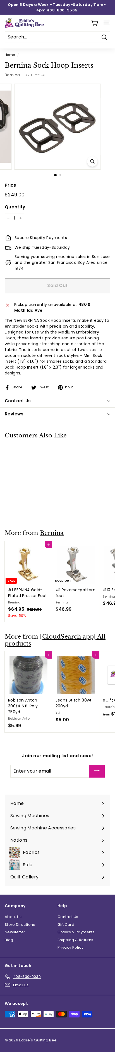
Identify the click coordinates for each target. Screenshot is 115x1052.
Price (10, 185)
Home (10, 55)
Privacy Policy (70, 947)
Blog (9, 940)
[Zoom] (92, 161)
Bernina (12, 75)
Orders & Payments (76, 932)
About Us (13, 916)
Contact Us (68, 916)
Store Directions (20, 924)
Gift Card (66, 924)
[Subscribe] (97, 771)
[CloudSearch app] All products (55, 640)
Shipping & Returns (75, 940)
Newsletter (15, 932)
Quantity (15, 207)
